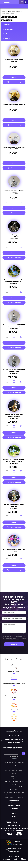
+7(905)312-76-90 (11, 822)
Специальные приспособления (14, 770)
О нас (14, 816)
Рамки (14, 773)
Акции (14, 813)
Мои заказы (14, 808)
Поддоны (14, 776)
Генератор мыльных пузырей (14, 797)
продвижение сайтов (11, 859)
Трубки (14, 765)
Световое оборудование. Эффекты (14, 787)
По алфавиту (6, 34)
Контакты (14, 803)
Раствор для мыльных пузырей (14, 781)
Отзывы (14, 811)
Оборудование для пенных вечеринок (14, 792)
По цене (5, 38)
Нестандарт (14, 789)
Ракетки (14, 784)
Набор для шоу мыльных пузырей (14, 762)
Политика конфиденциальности (14, 739)
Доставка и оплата (14, 805)
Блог (14, 819)
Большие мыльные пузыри (14, 795)
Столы (14, 778)
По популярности (8, 29)
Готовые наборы (14, 800)
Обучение (14, 768)
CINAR (23, 859)
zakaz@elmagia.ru (14, 825)
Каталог (14, 760)
